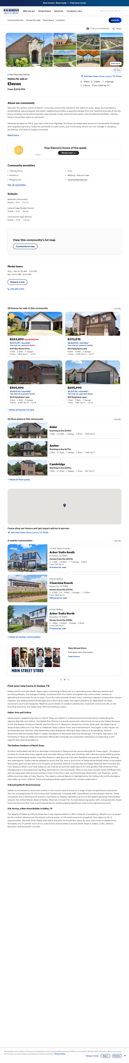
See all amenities (17, 185)
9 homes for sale (58, 628)
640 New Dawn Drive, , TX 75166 (102, 76)
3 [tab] (69, 680)
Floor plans (48, 20)
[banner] (64, 3)
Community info (15, 20)
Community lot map (25, 246)
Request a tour (17, 282)
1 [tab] (61, 680)
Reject (105, 1056)
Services (58, 11)
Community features (77, 179)
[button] (115, 20)
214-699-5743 (17, 289)
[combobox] (110, 10)
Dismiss (117, 1056)
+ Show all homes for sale (21, 409)
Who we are (29, 11)
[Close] (125, 1055)
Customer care (74, 11)
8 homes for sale (58, 567)
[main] (64, 543)
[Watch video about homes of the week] (27, 149)
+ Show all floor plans (19, 479)
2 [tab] (65, 680)
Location (60, 20)
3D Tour (117, 70)
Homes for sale (33, 20)
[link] (29, 50)
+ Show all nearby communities (24, 637)
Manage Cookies (92, 1056)
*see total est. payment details (22, 344)
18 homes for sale (58, 598)
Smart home (44, 11)
